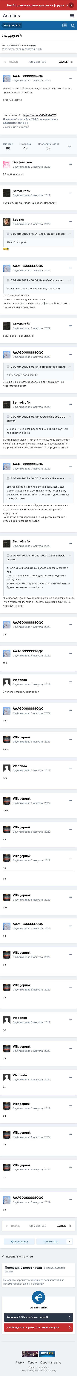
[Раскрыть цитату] (8, 233)
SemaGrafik (46, 280)
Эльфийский (47, 233)
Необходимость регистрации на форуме (35, 5)
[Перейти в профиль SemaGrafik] (6, 193)
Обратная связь (50, 1362)
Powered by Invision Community (38, 1370)
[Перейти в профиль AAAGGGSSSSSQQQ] (6, 78)
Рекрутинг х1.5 (33, 48)
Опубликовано (31, 80)
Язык (19, 1362)
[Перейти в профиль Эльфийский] (6, 164)
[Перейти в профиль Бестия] (6, 222)
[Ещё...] (70, 78)
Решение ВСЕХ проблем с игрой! (27, 1317)
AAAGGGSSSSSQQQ (23, 45)
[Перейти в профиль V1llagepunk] (6, 739)
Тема (31, 1362)
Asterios (11, 15)
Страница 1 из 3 (38, 61)
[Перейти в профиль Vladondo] (6, 682)
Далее (63, 61)
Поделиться (20, 1241)
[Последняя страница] (72, 62)
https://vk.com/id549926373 (39, 115)
